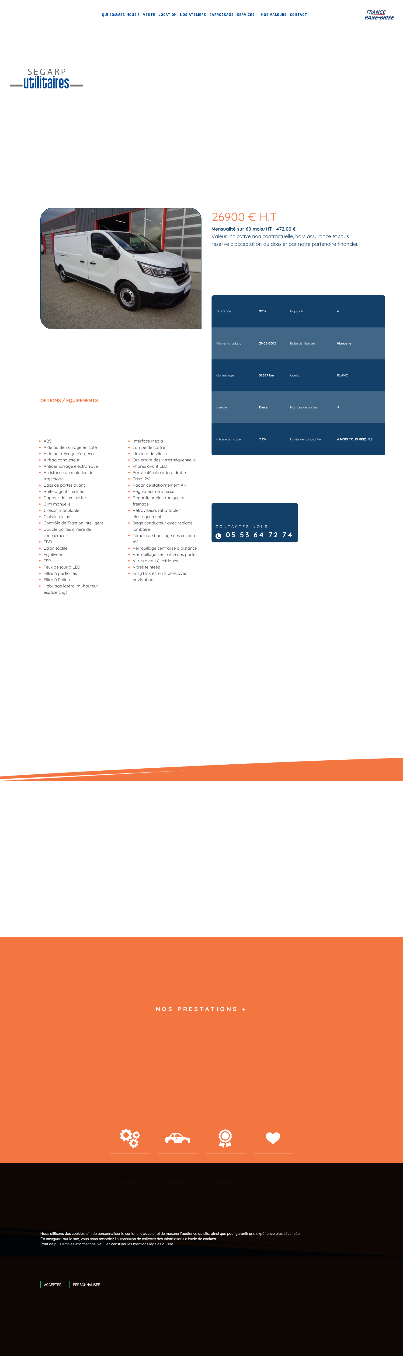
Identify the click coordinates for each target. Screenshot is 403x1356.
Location (168, 15)
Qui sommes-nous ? (121, 15)
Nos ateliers (193, 15)
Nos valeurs (274, 15)
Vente (149, 15)
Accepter (53, 1284)
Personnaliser (86, 1284)
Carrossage (221, 15)
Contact (298, 15)
